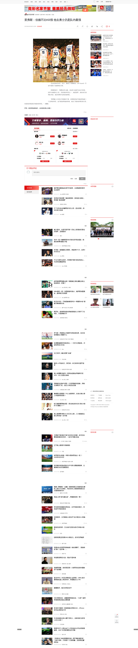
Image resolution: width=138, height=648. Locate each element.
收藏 (87, 26)
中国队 (69, 441)
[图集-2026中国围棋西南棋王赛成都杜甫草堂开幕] (102, 229)
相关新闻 (29, 188)
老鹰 (67, 379)
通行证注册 (108, 398)
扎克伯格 (62, 624)
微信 (96, 26)
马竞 (69, 339)
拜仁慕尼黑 (70, 307)
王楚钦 (66, 441)
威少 (61, 235)
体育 (36, 1)
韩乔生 (66, 317)
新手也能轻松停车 (107, 294)
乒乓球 (62, 441)
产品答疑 (93, 400)
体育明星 (62, 317)
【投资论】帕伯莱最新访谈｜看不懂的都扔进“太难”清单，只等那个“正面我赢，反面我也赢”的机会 (69, 640)
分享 (101, 26)
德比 (65, 359)
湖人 (65, 379)
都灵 (71, 369)
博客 (52, 1)
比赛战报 (62, 389)
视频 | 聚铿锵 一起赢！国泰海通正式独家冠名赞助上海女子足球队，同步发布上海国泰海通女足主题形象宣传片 (69, 488)
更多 (65, 1)
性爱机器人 (64, 584)
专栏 (61, 1)
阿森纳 (72, 339)
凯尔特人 (66, 287)
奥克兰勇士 (48, 14)
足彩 (61, 533)
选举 (70, 563)
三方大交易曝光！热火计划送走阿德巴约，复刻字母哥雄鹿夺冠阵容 (108, 62)
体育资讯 (64, 604)
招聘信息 (100, 398)
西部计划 (64, 594)
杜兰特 (33, 115)
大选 (67, 563)
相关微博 (29, 192)
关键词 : (26, 115)
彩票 (65, 543)
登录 (72, 178)
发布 (82, 178)
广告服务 (100, 395)
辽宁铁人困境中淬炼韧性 (62, 445)
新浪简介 (93, 395)
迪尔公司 (64, 634)
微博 (92, 26)
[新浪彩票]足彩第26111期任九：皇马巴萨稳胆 (69, 537)
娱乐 (44, 1)
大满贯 (68, 389)
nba (61, 194)
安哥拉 (69, 245)
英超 (69, 503)
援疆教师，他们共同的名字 (63, 588)
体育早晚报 (64, 245)
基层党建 (64, 573)
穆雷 (63, 214)
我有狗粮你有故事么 (95, 294)
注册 (102, 1)
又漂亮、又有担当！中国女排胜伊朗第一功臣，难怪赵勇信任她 (108, 71)
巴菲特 (63, 644)
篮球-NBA (42, 14)
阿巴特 (68, 369)
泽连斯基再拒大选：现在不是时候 (65, 557)
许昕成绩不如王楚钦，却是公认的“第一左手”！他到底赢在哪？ (108, 54)
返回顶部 (116, 627)
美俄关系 (64, 563)
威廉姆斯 (68, 604)
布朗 (69, 287)
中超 (63, 359)
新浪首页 (26, 1)
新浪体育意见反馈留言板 (98, 391)
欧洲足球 (62, 339)
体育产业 (64, 553)
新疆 (67, 594)
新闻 (32, 1)
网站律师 (100, 400)
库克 (66, 614)
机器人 (69, 584)
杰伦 (72, 604)
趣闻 (61, 493)
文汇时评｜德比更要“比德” (63, 353)
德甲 (63, 307)
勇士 (37, 115)
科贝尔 (65, 307)
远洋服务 (62, 471)
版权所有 (106, 406)
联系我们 (93, 398)
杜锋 (72, 461)
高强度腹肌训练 (106, 307)
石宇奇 (66, 513)
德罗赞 (63, 194)
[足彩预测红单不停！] (60, 8)
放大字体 (82, 26)
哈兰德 (68, 409)
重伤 (63, 256)
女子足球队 (65, 493)
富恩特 (61, 204)
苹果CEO (62, 614)
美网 (65, 389)
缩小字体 (77, 26)
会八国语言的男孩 (95, 307)
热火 (68, 297)
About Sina (108, 395)
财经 (40, 1)
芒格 (66, 644)
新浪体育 (37, 14)
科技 (48, 1)
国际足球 (62, 503)
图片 (57, 1)
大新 (67, 420)
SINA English (108, 400)
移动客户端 (108, 1)
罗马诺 (66, 339)
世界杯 (65, 204)
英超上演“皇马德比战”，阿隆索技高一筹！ (68, 497)
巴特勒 (65, 266)
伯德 (30, 115)
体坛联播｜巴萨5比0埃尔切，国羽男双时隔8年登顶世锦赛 (108, 45)
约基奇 (67, 194)
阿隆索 (66, 503)
